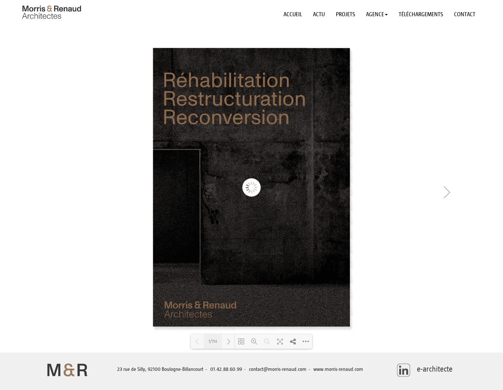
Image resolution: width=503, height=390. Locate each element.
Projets (345, 14)
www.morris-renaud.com (338, 369)
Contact (464, 14)
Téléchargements (421, 14)
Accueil (293, 14)
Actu (319, 14)
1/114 (212, 341)
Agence (375, 14)
